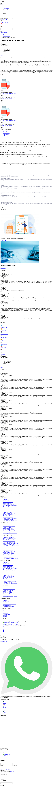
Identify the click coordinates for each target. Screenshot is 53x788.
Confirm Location (4, 748)
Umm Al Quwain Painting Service (10, 596)
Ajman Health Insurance (8, 506)
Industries (5, 616)
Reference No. (5, 778)
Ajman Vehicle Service (7, 582)
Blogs (4, 610)
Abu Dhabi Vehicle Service (8, 576)
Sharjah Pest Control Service (9, 541)
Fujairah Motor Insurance (8, 517)
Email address (15, 764)
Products (5, 615)
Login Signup (6, 8)
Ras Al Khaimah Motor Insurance (10, 518)
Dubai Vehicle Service (7, 575)
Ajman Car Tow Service (8, 569)
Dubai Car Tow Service (8, 562)
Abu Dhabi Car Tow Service (9, 563)
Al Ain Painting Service (8, 590)
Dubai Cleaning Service (8, 524)
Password (15, 765)
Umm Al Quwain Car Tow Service (10, 570)
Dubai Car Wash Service (8, 550)
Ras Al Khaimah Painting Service (10, 593)
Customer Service (6, 9)
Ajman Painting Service (8, 594)
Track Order (5, 10)
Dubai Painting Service (8, 587)
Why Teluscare (6, 134)
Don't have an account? (7, 771)
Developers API (6, 614)
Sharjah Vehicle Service (8, 578)
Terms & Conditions (7, 605)
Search (2, 785)
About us (5, 600)
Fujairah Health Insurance (8, 504)
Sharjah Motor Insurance (8, 515)
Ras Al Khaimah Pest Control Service (10, 543)
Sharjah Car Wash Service (8, 553)
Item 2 (4, 13)
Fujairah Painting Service (8, 592)
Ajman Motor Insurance (8, 519)
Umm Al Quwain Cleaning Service (10, 533)
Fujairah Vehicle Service (8, 580)
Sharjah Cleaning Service (8, 528)
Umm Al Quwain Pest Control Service (11, 545)
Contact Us (5, 613)
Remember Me (4, 768)
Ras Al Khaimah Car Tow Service (10, 568)
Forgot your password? (5, 769)
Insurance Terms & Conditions (9, 604)
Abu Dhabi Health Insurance (9, 500)
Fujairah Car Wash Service (8, 554)
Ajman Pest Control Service (8, 544)
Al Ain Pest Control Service (8, 539)
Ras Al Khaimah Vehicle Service (9, 581)
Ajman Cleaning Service (8, 531)
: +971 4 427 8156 (14, 624)
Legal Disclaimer (6, 602)
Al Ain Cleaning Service (8, 527)
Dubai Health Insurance (8, 499)
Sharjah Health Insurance (8, 503)
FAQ (4, 135)
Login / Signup (4, 32)
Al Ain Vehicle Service (7, 577)
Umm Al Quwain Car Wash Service (10, 558)
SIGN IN (2, 770)
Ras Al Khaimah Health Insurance (10, 505)
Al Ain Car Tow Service (8, 565)
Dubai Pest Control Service (8, 537)
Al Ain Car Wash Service (8, 552)
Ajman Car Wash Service (8, 557)
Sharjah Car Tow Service (8, 566)
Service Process (6, 133)
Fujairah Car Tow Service (8, 567)
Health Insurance (6, 36)
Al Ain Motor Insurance (8, 514)
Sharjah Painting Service (8, 591)
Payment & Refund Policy (8, 606)
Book (2, 55)
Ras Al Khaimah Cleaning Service (10, 530)
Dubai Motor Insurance (8, 512)
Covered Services (6, 131)
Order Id (4, 780)
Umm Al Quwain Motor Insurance (10, 520)
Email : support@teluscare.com (9, 626)
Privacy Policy (6, 601)
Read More (3, 240)
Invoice (3, 779)
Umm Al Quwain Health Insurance (10, 507)
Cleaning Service (6, 12)
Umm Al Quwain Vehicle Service (10, 583)
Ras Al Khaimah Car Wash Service (10, 556)
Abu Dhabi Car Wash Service (9, 551)
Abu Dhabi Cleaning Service (9, 526)
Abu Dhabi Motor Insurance (9, 513)
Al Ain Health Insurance (8, 502)
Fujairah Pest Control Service (9, 542)
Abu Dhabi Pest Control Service (9, 538)
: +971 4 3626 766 (14, 622)
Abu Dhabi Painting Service (9, 589)
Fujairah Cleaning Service (8, 529)
